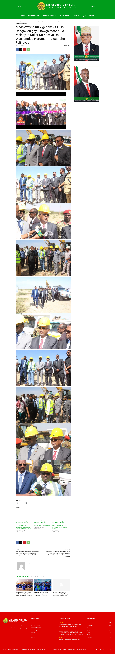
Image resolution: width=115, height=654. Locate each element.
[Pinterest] (24, 49)
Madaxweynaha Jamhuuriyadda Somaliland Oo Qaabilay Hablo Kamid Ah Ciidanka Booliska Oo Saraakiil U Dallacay (71, 633)
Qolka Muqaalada (24, 21)
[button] (95, 6)
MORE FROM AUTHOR (37, 576)
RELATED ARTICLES (23, 576)
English (61, 622)
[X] (23, 6)
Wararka (61, 629)
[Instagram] (18, 6)
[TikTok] (21, 6)
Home (17, 21)
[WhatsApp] (28, 49)
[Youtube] (25, 6)
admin (28, 564)
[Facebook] (16, 6)
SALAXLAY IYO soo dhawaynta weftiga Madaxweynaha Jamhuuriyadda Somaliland (41, 594)
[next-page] (19, 600)
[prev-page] (17, 600)
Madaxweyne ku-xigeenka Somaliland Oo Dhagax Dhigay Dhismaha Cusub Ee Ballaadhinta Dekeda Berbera (42, 523)
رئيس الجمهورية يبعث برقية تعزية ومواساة (69, 639)
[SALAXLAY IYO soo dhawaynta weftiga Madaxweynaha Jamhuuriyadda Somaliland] (42, 585)
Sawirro (31, 21)
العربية (60, 637)
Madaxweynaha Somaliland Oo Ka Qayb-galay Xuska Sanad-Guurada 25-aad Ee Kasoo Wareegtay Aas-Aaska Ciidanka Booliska (27, 553)
